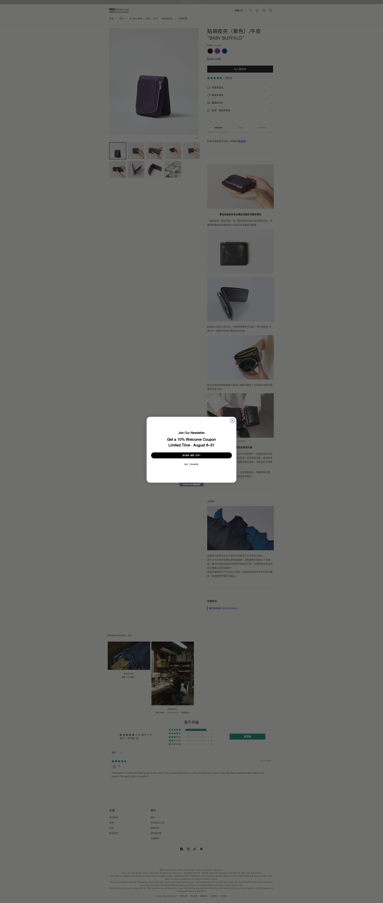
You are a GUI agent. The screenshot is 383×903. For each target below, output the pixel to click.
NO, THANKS (192, 464)
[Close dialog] (232, 420)
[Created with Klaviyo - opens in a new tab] (191, 484)
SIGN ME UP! (191, 455)
